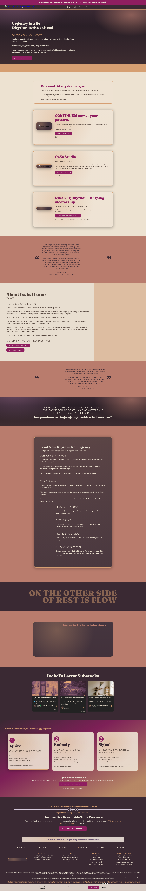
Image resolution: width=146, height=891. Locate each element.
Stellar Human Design (96, 861)
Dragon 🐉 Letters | (96, 7)
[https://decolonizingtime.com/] (19, 6)
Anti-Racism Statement (133, 884)
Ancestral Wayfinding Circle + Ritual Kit (42, 856)
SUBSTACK (22, 847)
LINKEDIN (63, 847)
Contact (106, 7)
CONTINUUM (96, 857)
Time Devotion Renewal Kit (70, 859)
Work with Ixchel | (82, 7)
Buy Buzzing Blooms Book (124, 856)
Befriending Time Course (69, 861)
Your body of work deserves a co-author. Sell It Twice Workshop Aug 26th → (73, 2)
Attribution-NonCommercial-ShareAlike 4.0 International (86, 884)
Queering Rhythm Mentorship (69, 857)
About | (65, 7)
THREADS (101, 847)
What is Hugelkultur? (124, 861)
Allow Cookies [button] (93, 887)
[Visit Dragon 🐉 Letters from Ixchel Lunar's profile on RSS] (35, 706)
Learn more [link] (42, 888)
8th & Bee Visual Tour (124, 859)
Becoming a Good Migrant (42, 859)
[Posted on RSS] (56, 706)
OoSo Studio (96, 856)
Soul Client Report (96, 862)
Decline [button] (104, 887)
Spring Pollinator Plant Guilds (124, 864)
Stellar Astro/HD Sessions (96, 866)
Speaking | (72, 7)
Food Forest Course (124, 857)
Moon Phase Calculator (96, 859)
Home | (59, 7)
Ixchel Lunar (59, 884)
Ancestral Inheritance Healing (42, 857)
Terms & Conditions (114, 884)
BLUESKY (43, 847)
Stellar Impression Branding (96, 864)
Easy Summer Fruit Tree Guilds (124, 862)
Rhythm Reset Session (69, 856)
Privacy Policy (123, 884)
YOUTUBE (121, 847)
